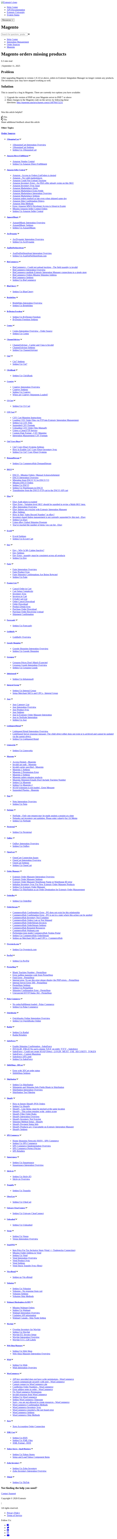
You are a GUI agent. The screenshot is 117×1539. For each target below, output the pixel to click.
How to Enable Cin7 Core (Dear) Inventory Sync (35, 449)
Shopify (10, 1098)
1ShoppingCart (13, 139)
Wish (9, 1359)
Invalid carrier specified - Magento (28, 767)
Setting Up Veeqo (21, 1236)
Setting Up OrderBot (22, 901)
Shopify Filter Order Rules (25, 1114)
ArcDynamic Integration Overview (28, 239)
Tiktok (9, 1477)
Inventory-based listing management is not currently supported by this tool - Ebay (49, 517)
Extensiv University (16, 12)
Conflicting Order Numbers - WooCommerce (33, 1387)
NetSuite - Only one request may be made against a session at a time (43, 815)
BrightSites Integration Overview (27, 303)
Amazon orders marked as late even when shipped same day (40, 198)
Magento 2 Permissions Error (26, 772)
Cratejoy (10, 381)
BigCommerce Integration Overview (29, 270)
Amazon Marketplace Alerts (25, 188)
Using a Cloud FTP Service (25, 430)
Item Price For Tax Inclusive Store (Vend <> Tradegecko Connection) (44, 1250)
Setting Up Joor (20, 720)
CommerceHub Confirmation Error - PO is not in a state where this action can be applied (52, 915)
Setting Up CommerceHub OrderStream (31, 935)
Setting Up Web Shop (22, 1351)
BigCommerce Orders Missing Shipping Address (35, 275)
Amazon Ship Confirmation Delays (28, 201)
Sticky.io (10, 1171)
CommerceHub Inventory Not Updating (31, 917)
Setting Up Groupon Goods (25, 667)
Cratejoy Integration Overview (26, 387)
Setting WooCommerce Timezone (28, 1399)
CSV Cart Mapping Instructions (27, 417)
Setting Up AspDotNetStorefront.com (30, 256)
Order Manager (13, 871)
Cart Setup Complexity (23, 591)
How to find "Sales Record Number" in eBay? (34, 514)
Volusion (10, 1283)
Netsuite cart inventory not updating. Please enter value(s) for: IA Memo (45, 818)
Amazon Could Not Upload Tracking (29, 180)
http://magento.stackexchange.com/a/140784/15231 (40, 102)
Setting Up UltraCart (22, 1202)
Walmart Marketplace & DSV (19, 1302)
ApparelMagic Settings (23, 225)
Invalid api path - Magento (24, 764)
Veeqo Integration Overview (25, 1239)
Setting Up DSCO (21, 485)
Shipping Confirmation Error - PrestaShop (32, 990)
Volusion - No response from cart (27, 1291)
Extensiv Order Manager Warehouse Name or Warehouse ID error (42, 882)
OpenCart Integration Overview (27, 860)
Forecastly (11, 620)
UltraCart (11, 1196)
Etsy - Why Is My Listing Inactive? (28, 550)
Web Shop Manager (15, 1345)
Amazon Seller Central (16, 170)
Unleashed (11, 1219)
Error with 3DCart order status (26, 1070)
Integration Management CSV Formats (30, 435)
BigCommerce (13, 262)
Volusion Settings (20, 1293)
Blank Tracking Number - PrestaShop (30, 972)
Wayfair (10, 1324)
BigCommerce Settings (23, 277)
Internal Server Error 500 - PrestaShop (30, 982)
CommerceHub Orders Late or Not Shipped (32, 920)
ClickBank (11, 370)
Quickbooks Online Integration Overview (31, 1018)
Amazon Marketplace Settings (26, 196)
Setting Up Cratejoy (22, 392)
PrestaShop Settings (21, 985)
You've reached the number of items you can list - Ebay (37, 525)
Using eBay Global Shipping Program (30, 522)
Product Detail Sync (22, 606)
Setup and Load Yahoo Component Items (31, 1457)
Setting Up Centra (21, 333)
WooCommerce (13, 1373)
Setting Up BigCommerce (24, 280)
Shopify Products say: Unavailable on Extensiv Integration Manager (43, 1127)
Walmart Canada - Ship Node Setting (29, 1318)
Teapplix (10, 1185)
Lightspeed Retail (14, 726)
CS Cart (10, 400)
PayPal (10, 955)
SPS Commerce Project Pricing (27, 1148)
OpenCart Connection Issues (25, 857)
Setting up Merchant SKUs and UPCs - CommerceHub (37, 938)
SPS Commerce (13, 1135)
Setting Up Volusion (22, 1288)
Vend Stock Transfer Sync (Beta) (27, 1265)
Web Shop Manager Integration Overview (31, 1353)
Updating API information (24, 1315)
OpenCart (11, 852)
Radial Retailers (20, 1035)
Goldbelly (11, 631)
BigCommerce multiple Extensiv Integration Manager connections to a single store (50, 272)
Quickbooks (11, 1013)
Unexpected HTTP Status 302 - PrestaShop (32, 993)
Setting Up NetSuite (22, 821)
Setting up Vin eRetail (22, 1277)
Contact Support (8, 1493)
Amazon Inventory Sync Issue (26, 185)
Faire (9, 564)
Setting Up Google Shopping (26, 651)
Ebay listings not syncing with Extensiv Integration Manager (40, 509)
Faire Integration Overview (25, 569)
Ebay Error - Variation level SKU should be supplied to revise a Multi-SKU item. (49, 504)
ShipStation (11, 1079)
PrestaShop (11, 967)
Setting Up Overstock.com (25, 949)
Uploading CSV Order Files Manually (30, 428)
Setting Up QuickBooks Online (27, 1021)
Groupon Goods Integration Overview (30, 665)
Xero (9, 1421)
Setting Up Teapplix (22, 1190)
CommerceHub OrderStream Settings (29, 925)
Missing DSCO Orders (23, 482)
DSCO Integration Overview (26, 477)
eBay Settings (19, 512)
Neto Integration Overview (25, 801)
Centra (9, 325)
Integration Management (18, 42)
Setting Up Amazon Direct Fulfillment (30, 164)
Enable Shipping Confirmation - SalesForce (32, 1046)
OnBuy (10, 838)
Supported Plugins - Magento (26, 790)
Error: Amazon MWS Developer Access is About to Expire (39, 206)
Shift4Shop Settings (21, 1073)
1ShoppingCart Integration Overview (29, 145)
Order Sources (13, 44)
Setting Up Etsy (20, 558)
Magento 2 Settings (21, 775)
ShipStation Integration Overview (28, 1090)
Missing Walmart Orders (24, 1307)
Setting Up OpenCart (22, 865)
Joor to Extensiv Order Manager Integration (32, 715)
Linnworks (11, 745)
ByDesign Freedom (14, 311)
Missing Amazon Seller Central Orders (30, 208)
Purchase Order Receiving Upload (28, 612)
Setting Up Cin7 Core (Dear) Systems (30, 452)
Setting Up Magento (22, 782)
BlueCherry (11, 286)
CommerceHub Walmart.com (26, 930)
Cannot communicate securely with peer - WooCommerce (39, 1382)
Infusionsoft (11, 673)
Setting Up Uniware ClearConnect (28, 1213)
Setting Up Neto (20, 804)
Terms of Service (14, 1515)
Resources (7, 20)
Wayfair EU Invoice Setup (24, 1334)
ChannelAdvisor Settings (24, 347)
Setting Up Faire (20, 577)
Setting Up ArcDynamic (23, 242)
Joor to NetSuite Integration (25, 717)
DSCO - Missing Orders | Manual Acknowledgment (36, 475)
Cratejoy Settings (20, 389)
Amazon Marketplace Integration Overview (32, 193)
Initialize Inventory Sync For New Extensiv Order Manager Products (44, 884)
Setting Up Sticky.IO (22, 1176)
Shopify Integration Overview (26, 1116)
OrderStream (12, 907)
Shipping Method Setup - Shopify (28, 1121)
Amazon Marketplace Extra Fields (28, 191)
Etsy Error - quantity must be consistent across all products (39, 555)
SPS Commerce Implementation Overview (32, 1146)
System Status (13, 15)
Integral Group (13, 685)
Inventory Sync (19, 594)
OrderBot (11, 895)
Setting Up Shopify (21, 1106)
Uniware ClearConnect (16, 1208)
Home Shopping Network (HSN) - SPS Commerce (36, 1141)
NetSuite (10, 810)
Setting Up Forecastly (22, 625)
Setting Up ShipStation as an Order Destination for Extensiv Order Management (49, 889)
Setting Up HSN (20, 1438)
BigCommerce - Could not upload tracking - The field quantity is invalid (45, 267)
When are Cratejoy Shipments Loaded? (30, 394)
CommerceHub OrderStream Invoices (30, 923)
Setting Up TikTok (21, 1482)
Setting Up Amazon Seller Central (28, 211)
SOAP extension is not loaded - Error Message (34, 787)
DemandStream (13, 458)
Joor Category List (21, 704)
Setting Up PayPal (21, 961)
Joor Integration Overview (24, 707)
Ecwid (9, 531)
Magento (11, 47)
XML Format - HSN (22, 1443)
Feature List (12, 583)
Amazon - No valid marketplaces (27, 178)
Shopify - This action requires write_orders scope (35, 1111)
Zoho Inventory (13, 1463)
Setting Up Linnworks (23, 750)
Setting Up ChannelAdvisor (25, 350)
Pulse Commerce (13, 999)
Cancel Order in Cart (22, 588)
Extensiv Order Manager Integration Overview (34, 877)
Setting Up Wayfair (21, 1332)
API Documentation (16, 10)
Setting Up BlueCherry (23, 291)
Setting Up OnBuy (21, 846)
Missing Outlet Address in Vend (27, 1253)
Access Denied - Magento (24, 762)
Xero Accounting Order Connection (29, 1426)
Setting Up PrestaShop (23, 988)
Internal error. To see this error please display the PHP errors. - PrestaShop (46, 980)
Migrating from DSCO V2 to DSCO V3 (31, 480)
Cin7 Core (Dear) (14, 441)
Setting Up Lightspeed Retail (26, 739)
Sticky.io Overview (21, 1179)
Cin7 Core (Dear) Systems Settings (28, 447)
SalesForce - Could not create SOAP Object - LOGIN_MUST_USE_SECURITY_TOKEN (54, 1051)
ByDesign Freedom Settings (25, 319)
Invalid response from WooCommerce (30, 1394)
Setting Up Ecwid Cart (23, 539)
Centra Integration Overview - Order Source (32, 331)
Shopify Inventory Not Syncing (27, 1119)
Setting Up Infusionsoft (23, 679)
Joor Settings (18, 712)
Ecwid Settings (19, 536)
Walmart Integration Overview (26, 1313)
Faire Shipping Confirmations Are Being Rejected (35, 574)
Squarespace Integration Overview (28, 1165)
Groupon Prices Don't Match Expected (30, 662)
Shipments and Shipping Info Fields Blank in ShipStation (38, 1087)
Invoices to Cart (20, 596)
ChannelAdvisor (13, 339)
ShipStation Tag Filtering (24, 1092)
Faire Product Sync (21, 572)
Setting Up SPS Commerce (25, 1143)
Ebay (9, 496)
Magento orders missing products (27, 777)
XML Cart (11, 1432)
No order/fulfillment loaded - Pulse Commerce (33, 1004)
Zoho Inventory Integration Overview (30, 1471)
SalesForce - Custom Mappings (27, 1054)
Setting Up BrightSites (23, 305)
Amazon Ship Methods (23, 203)
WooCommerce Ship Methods (26, 1415)
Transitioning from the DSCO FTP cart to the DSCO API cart (40, 490)
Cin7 (9, 356)
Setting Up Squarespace (23, 1162)
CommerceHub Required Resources (29, 928)
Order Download (20, 604)
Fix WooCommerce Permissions (27, 1392)
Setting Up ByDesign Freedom (27, 317)
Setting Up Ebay (20, 520)
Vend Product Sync (21, 1260)
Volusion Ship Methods (23, 1296)
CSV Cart (11, 412)
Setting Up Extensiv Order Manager (29, 887)
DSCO (9, 469)
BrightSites (11, 297)
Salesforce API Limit (22, 1056)
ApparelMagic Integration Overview (29, 222)
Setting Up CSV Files (22, 423)
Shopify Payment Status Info (25, 1124)
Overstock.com (13, 944)
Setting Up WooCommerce (25, 1397)
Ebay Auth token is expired (25, 502)
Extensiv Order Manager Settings (28, 879)
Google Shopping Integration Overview (30, 648)
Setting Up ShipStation (23, 1084)
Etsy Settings (18, 553)
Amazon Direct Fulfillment (17, 156)
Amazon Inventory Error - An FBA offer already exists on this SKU (43, 183)
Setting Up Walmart (21, 1310)
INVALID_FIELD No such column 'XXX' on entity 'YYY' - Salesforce (45, 1049)
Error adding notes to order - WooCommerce (33, 1389)
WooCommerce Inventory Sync (27, 1407)
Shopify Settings (20, 1129)
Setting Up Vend (20, 1255)
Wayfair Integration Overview (26, 1337)
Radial (9, 1027)
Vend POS (11, 1245)
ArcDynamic (12, 234)
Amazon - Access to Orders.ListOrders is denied (34, 175)
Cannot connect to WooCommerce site (30, 1384)
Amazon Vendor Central (24, 161)
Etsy (8, 545)
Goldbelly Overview (22, 637)
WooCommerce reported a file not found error (33, 1410)
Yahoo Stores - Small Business (19, 1449)
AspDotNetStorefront (15, 248)
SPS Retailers (19, 1151)
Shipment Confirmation (23, 614)
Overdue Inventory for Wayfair (27, 1329)
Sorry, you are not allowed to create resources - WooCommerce (41, 1402)
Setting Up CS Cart (21, 406)
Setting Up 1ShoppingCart (25, 150)
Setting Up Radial (21, 1032)
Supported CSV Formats (24, 425)
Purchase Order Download (25, 609)
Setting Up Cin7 (20, 364)
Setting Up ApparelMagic (24, 228)
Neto (9, 796)
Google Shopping (14, 643)
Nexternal (11, 827)
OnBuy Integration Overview (26, 843)
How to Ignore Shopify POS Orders (29, 1104)
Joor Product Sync (21, 709)
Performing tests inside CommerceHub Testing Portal (36, 933)
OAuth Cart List (20, 599)
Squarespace (12, 1157)
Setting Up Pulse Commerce (25, 1007)
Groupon (10, 657)
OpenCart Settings (21, 863)
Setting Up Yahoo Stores (24, 1454)
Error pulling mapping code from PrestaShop (33, 975)
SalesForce (11, 1041)
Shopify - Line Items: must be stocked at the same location (39, 1109)
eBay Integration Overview (25, 507)
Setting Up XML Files (23, 1440)
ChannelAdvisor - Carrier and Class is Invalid (33, 345)
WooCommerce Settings (23, 1412)
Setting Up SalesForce (23, 1059)
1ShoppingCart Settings (23, 147)
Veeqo (9, 1231)
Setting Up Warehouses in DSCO (28, 488)
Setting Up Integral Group (24, 690)
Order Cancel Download (24, 601)
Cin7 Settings (19, 361)
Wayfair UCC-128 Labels (24, 1339)
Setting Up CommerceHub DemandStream (32, 463)
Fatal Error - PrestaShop (23, 977)
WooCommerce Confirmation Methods (30, 1405)
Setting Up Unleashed (22, 1225)
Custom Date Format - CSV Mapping (30, 433)
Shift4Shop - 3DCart (15, 1065)
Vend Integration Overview (25, 1258)
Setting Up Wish (20, 1365)
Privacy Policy (13, 1513)
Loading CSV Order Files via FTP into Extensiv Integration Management (46, 420)
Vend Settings (19, 1263)
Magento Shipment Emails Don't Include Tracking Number (39, 780)
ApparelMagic (13, 217)
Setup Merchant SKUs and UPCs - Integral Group (35, 693)
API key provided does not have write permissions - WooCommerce (43, 1379)
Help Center (12, 7)
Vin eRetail (11, 1271)
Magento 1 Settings (21, 769)
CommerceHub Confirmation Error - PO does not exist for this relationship (46, 912)
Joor (9, 699)
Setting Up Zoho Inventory (25, 1468)
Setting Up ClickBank (23, 375)
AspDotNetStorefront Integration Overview (32, 253)
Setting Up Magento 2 (23, 785)
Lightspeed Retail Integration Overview (30, 731)
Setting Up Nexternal (22, 832)
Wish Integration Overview (25, 1367)
